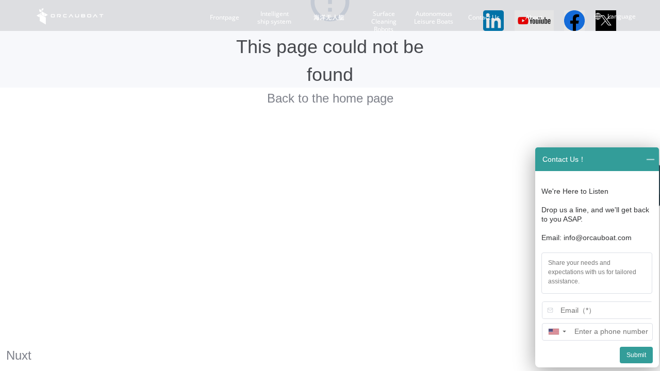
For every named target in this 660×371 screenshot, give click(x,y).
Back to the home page (330, 98)
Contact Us (484, 17)
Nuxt (18, 355)
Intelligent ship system (274, 18)
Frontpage (224, 17)
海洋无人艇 (329, 17)
